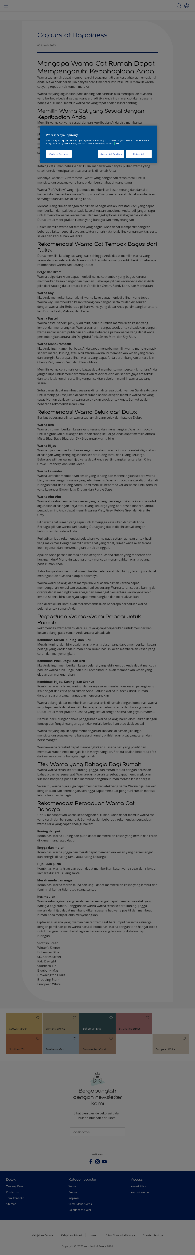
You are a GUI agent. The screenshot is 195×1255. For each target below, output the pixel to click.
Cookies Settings (59, 154)
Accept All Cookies (111, 154)
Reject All (138, 154)
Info (117, 143)
